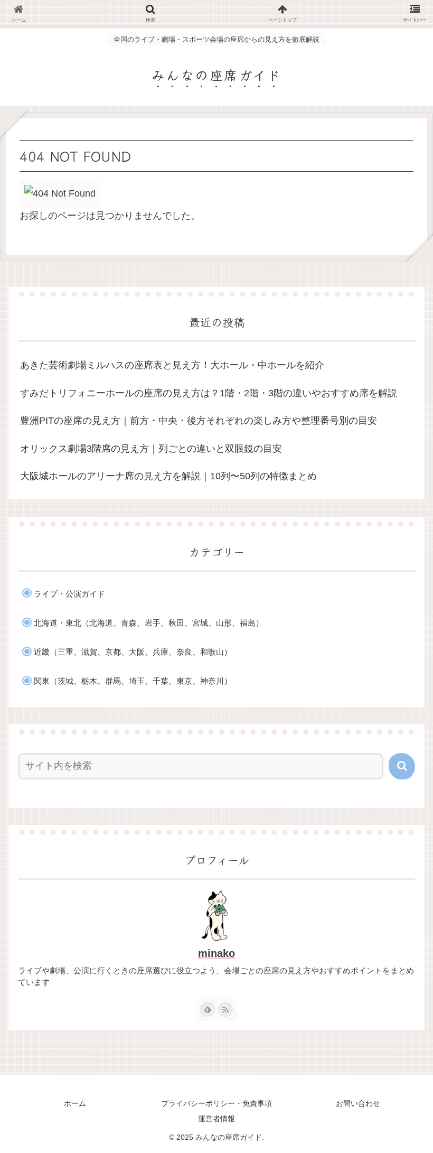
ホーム (75, 1103)
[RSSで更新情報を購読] (225, 1009)
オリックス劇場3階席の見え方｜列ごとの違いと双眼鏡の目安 (151, 448)
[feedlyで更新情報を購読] (207, 1009)
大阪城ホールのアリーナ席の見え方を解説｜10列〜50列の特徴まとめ (168, 476)
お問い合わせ (358, 1103)
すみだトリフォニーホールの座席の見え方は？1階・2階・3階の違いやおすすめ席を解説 (208, 393)
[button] (402, 766)
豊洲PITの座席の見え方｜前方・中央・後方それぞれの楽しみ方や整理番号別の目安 (198, 420)
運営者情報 (216, 1118)
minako (216, 953)
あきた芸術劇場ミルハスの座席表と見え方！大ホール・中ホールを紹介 (172, 365)
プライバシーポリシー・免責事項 (216, 1103)
